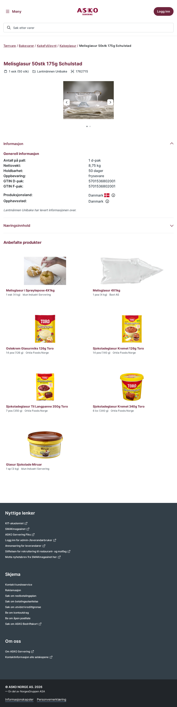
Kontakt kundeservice (18, 584)
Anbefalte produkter (22, 242)
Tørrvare (9, 45)
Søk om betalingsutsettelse (21, 601)
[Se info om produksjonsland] (113, 195)
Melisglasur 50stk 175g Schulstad (43, 63)
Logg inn (163, 11)
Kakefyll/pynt (47, 45)
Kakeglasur (68, 45)
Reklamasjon (13, 590)
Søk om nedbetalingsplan (20, 595)
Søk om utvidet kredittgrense (23, 607)
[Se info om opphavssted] (107, 201)
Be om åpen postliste (17, 618)
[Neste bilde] (110, 102)
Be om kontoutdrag (17, 612)
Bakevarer (26, 45)
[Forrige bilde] (67, 102)
